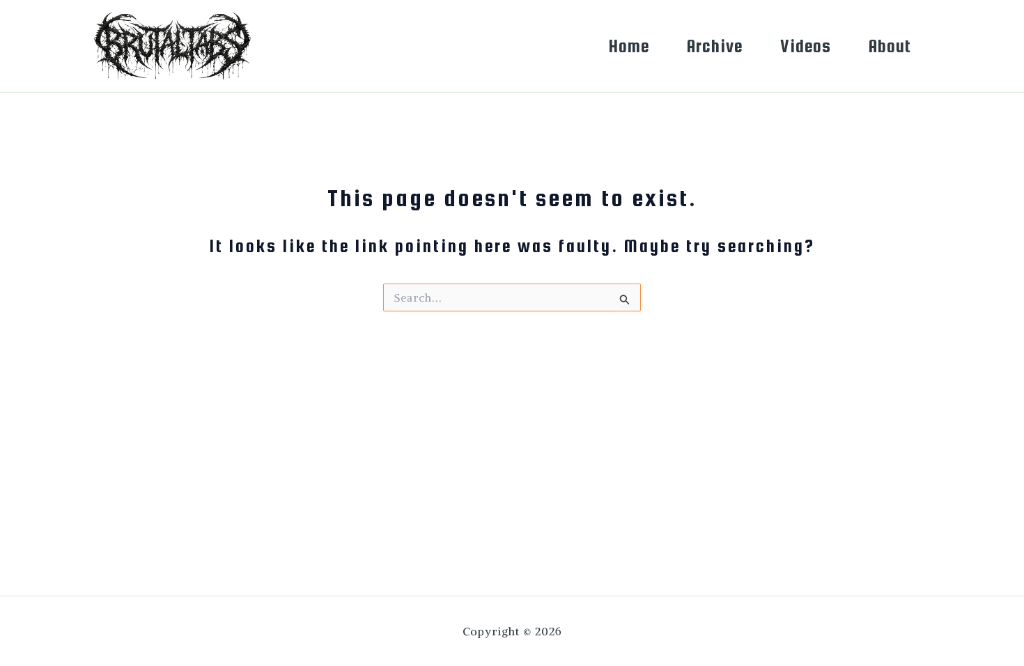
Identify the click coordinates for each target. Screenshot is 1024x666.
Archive (715, 46)
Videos (805, 46)
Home (629, 46)
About (890, 46)
